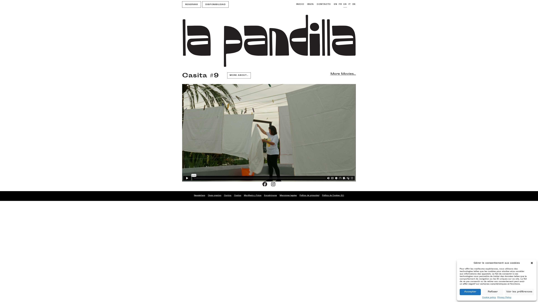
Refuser (493, 292)
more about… (239, 75)
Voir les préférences (519, 292)
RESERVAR (191, 4)
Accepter (470, 292)
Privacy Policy (504, 298)
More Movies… (343, 74)
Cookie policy (489, 298)
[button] (532, 263)
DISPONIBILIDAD (215, 4)
